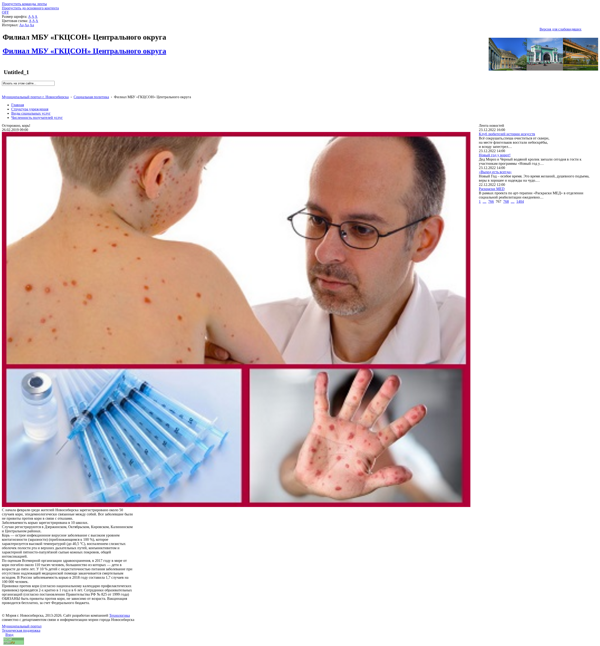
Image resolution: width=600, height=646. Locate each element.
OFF (5, 12)
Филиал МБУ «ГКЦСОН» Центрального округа (84, 48)
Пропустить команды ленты (24, 4)
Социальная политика (91, 97)
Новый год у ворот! (494, 155)
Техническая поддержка (21, 630)
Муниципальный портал (21, 626)
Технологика (119, 615)
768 (506, 201)
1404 (520, 201)
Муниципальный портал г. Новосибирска (35, 97)
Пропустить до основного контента (30, 8)
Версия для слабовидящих (560, 29)
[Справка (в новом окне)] (4, 92)
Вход (9, 635)
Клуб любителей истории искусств (507, 134)
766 (491, 201)
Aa (21, 25)
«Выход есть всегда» (495, 172)
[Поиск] (3, 87)
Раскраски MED (492, 189)
